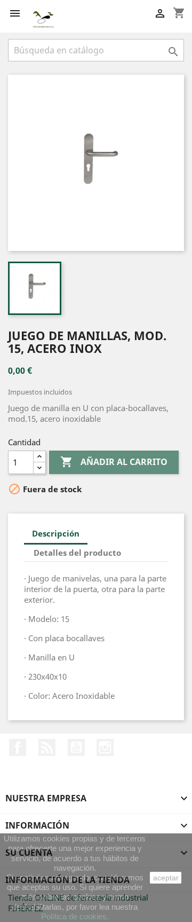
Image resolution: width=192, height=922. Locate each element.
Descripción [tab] (55, 533)
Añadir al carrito (113, 461)
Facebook (17, 747)
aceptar (166, 877)
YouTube (76, 747)
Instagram (105, 747)
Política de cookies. (75, 916)
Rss (46, 747)
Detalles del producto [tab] (77, 552)
